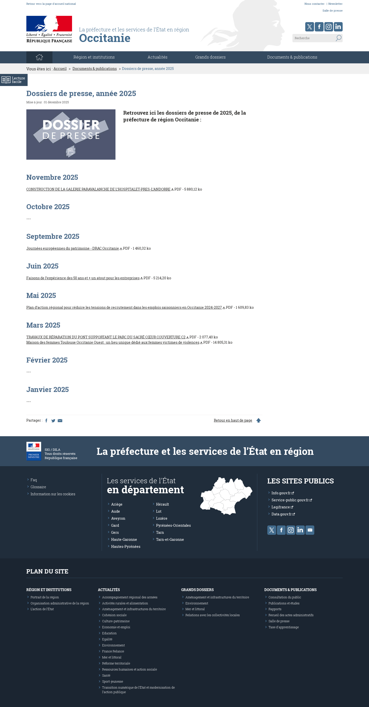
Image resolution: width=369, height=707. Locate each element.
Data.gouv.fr (282, 514)
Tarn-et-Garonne (170, 539)
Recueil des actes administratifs (291, 615)
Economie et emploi (116, 627)
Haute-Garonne (124, 539)
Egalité (107, 639)
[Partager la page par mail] (60, 420)
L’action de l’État (42, 609)
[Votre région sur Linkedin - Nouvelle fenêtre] (338, 26)
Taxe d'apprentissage (284, 627)
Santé (106, 675)
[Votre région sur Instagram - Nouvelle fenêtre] (328, 26)
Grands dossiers (210, 57)
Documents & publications (292, 57)
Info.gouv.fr (281, 493)
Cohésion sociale (114, 615)
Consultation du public (285, 597)
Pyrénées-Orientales (173, 525)
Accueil (60, 68)
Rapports (275, 609)
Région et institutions (48, 589)
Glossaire (38, 486)
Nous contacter (314, 4)
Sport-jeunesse (112, 681)
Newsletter (335, 4)
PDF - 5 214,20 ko (98, 278)
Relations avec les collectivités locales (213, 615)
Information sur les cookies (53, 494)
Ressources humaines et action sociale (129, 669)
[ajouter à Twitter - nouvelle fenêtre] (53, 420)
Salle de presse (333, 10)
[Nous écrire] (309, 530)
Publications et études (284, 603)
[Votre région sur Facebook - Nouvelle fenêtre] (319, 26)
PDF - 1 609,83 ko (140, 307)
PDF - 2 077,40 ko (122, 337)
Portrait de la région (45, 597)
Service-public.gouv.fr (291, 500)
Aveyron (118, 518)
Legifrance (281, 507)
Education (109, 633)
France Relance (113, 651)
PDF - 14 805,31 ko (129, 342)
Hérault (162, 504)
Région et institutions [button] (94, 57)
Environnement (113, 645)
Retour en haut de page (233, 420)
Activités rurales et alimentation (125, 603)
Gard (115, 525)
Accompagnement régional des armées (129, 597)
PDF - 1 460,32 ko (88, 248)
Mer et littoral (111, 657)
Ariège (116, 504)
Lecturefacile (18, 80)
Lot (158, 511)
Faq (34, 479)
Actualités (157, 57)
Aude (115, 511)
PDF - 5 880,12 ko (114, 189)
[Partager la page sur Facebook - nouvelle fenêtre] (46, 420)
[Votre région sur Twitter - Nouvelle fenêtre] (309, 26)
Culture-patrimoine (116, 621)
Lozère (161, 518)
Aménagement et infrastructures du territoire (134, 609)
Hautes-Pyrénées (125, 546)
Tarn (160, 532)
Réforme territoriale (116, 663)
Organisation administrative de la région (60, 603)
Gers (115, 532)
